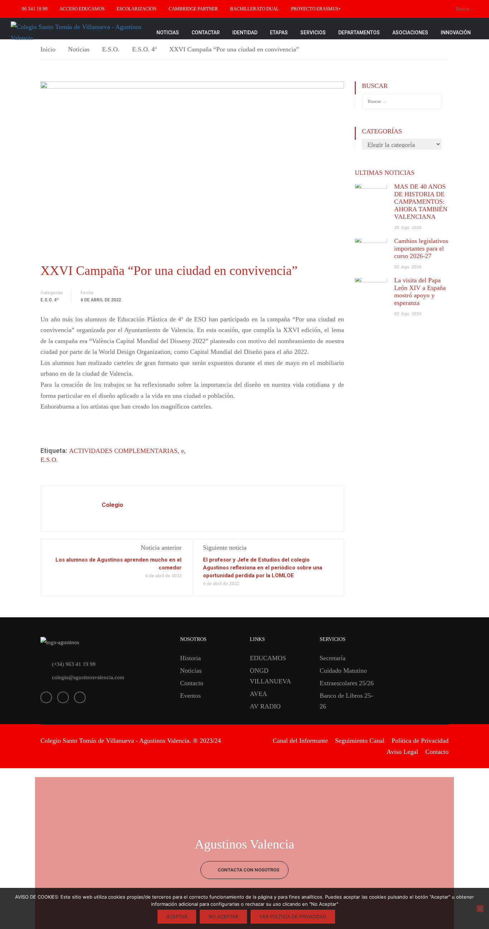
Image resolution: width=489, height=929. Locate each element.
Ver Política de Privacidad (293, 916)
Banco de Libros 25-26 (346, 701)
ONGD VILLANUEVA (270, 676)
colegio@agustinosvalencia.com (88, 677)
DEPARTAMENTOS (359, 32)
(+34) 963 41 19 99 (74, 664)
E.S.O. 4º (144, 49)
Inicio (47, 49)
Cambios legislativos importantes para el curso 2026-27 (421, 248)
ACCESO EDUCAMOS (82, 8)
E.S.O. (111, 49)
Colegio (112, 504)
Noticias (78, 49)
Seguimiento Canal (359, 740)
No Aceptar (223, 916)
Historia (190, 658)
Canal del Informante (300, 740)
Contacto (191, 683)
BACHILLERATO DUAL (254, 8)
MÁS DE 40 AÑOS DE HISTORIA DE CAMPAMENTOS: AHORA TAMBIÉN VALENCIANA (420, 201)
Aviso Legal (402, 751)
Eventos (190, 695)
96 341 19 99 (35, 8)
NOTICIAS (167, 32)
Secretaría (332, 658)
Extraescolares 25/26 (347, 683)
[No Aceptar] (480, 908)
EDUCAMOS (268, 658)
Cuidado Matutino (343, 670)
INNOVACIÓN (456, 32)
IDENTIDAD (244, 32)
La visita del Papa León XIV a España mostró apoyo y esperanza (420, 291)
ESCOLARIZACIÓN (136, 8)
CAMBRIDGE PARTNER (193, 8)
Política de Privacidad (420, 740)
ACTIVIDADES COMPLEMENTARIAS (123, 450)
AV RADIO (265, 706)
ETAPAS (279, 32)
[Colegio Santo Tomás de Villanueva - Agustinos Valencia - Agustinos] (79, 32)
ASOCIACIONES (410, 32)
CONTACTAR (206, 32)
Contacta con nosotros (248, 870)
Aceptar (176, 916)
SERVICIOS (313, 32)
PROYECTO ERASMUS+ (316, 8)
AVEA (258, 693)
